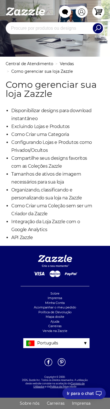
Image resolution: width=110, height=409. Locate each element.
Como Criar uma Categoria (40, 134)
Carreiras (54, 326)
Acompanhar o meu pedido (55, 307)
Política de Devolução (55, 312)
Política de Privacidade (63, 386)
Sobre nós (29, 403)
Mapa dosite (55, 317)
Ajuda (54, 321)
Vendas (67, 63)
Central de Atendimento (29, 63)
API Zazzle (22, 237)
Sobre (55, 293)
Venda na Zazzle (55, 331)
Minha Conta (55, 303)
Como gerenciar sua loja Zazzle (42, 71)
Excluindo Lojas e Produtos (40, 126)
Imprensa (55, 298)
